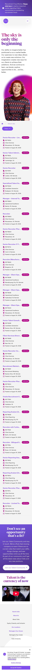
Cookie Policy (12, 659)
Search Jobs (11, 123)
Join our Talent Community (15, 568)
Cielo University (16, 638)
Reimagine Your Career (16, 635)
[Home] (2, 124)
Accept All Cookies (15, 667)
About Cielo (16, 619)
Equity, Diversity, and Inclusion (16, 623)
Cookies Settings (16, 662)
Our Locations (16, 627)
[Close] (30, 650)
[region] (16, 659)
